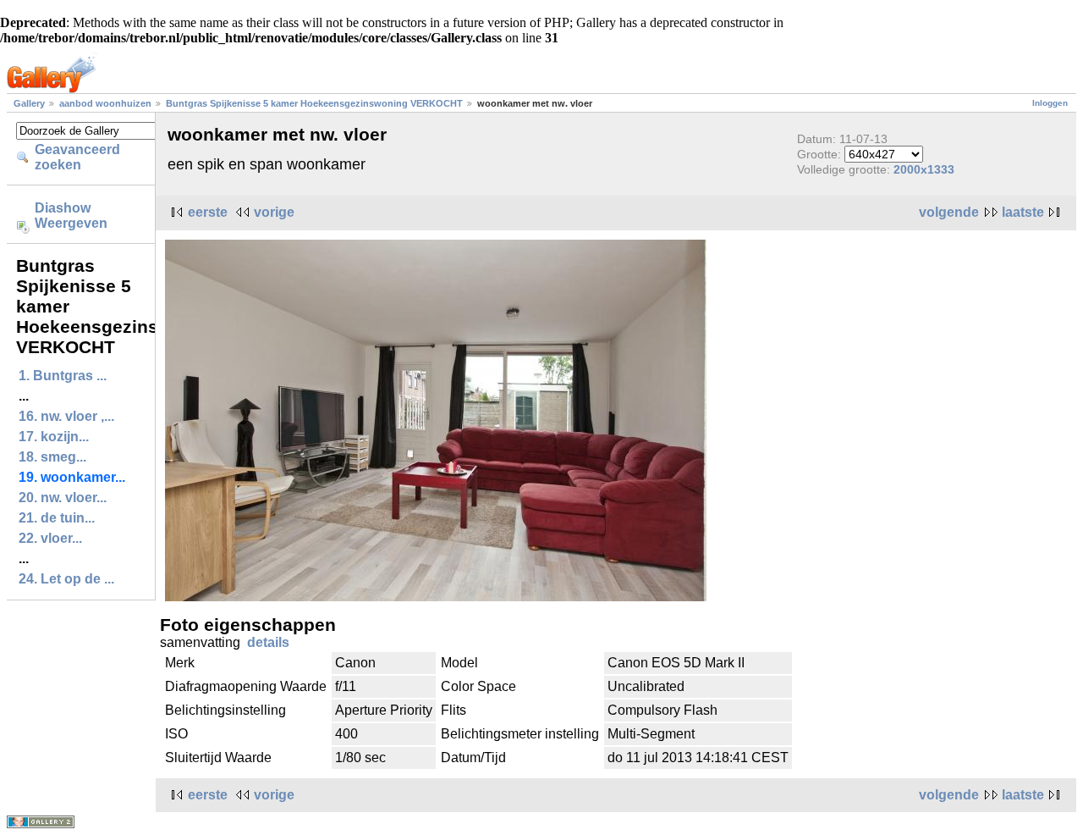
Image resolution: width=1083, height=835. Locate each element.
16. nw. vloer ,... (66, 416)
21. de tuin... (57, 518)
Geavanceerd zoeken (77, 157)
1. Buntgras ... (63, 375)
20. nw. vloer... (63, 497)
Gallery (29, 103)
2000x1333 (923, 169)
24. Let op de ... (66, 579)
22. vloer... (50, 538)
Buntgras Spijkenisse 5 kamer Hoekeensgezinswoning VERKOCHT (314, 103)
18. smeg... (52, 457)
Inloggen (1050, 103)
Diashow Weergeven (71, 215)
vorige (274, 212)
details (268, 642)
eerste (208, 212)
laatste (1023, 212)
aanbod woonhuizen (106, 103)
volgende (949, 212)
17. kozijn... (54, 436)
